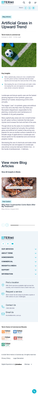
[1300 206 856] (34, 391)
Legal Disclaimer (18, 358)
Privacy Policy (6, 358)
